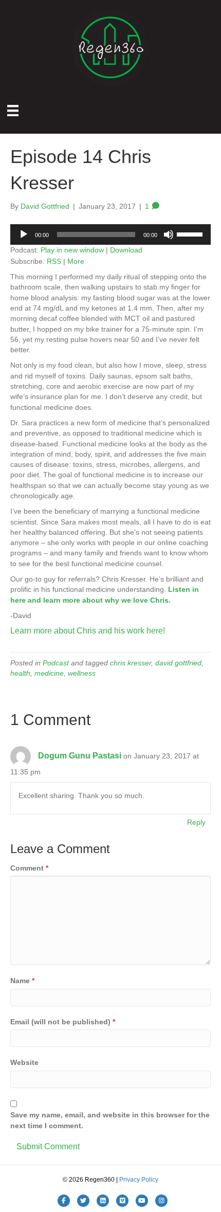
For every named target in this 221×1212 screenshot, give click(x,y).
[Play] (24, 234)
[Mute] (168, 234)
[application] (110, 234)
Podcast (56, 663)
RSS (54, 261)
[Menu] (13, 110)
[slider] (191, 233)
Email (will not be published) (62, 1022)
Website (24, 1062)
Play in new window (72, 250)
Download (126, 250)
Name (22, 980)
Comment (29, 868)
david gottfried (178, 663)
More (75, 261)
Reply (196, 822)
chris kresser (130, 663)
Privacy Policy (138, 1179)
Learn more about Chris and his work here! (87, 630)
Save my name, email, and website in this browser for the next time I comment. (110, 1120)
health (20, 673)
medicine (49, 673)
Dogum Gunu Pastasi (79, 755)
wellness (82, 673)
